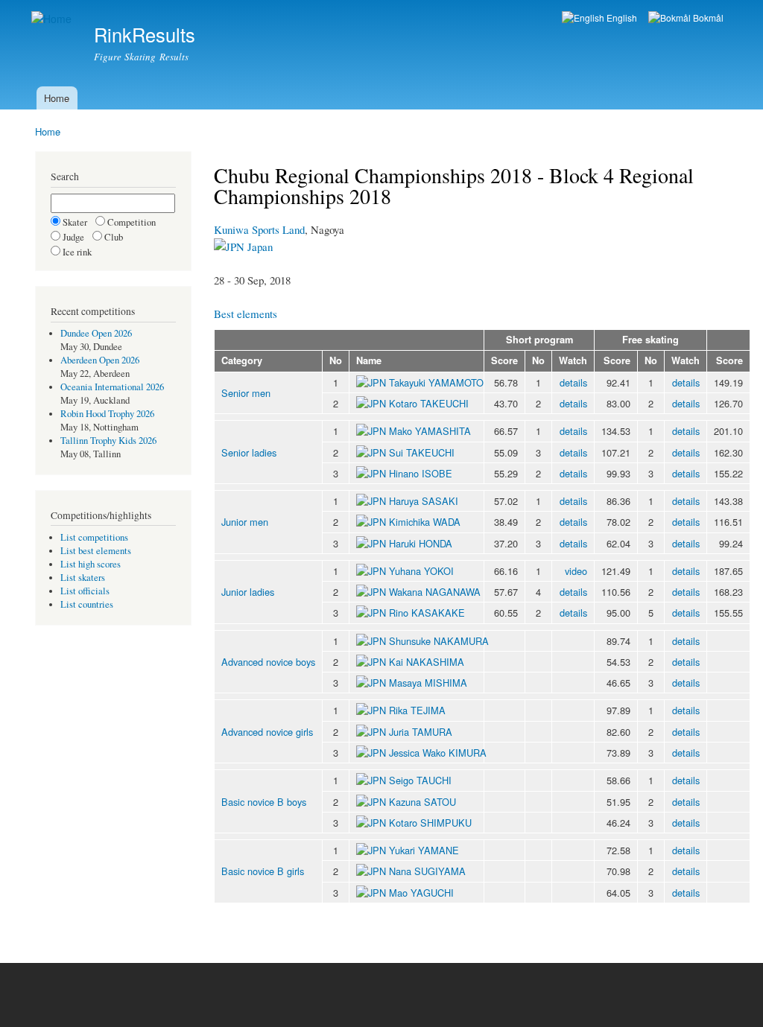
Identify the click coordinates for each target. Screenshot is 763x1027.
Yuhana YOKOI (421, 571)
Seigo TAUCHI (420, 780)
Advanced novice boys (268, 662)
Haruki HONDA (420, 543)
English (620, 17)
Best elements (245, 313)
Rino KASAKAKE (427, 612)
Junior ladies (247, 592)
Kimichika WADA (424, 522)
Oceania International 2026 (112, 387)
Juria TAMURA (420, 732)
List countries (86, 604)
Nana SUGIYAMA (427, 871)
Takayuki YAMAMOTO (436, 382)
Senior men (245, 393)
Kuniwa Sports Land (259, 229)
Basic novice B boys (263, 802)
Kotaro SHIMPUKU (430, 822)
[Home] (53, 19)
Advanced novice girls (267, 732)
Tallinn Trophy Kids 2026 (108, 440)
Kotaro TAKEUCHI (429, 403)
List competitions (94, 537)
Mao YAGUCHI (421, 892)
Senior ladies (248, 452)
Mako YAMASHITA (430, 431)
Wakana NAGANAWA (435, 592)
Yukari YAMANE (424, 850)
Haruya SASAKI (423, 501)
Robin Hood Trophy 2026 (107, 413)
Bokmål (707, 17)
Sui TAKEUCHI (422, 452)
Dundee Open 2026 (96, 333)
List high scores (90, 564)
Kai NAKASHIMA (426, 662)
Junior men (244, 522)
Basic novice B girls (262, 871)
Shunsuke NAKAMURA (439, 641)
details (573, 382)
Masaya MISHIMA (428, 682)
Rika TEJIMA (417, 710)
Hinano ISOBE (420, 473)
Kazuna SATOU (422, 802)
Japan (258, 246)
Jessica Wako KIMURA (438, 752)
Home (56, 98)
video (576, 571)
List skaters (82, 577)
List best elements (95, 550)
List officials (85, 591)
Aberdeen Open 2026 (99, 360)
